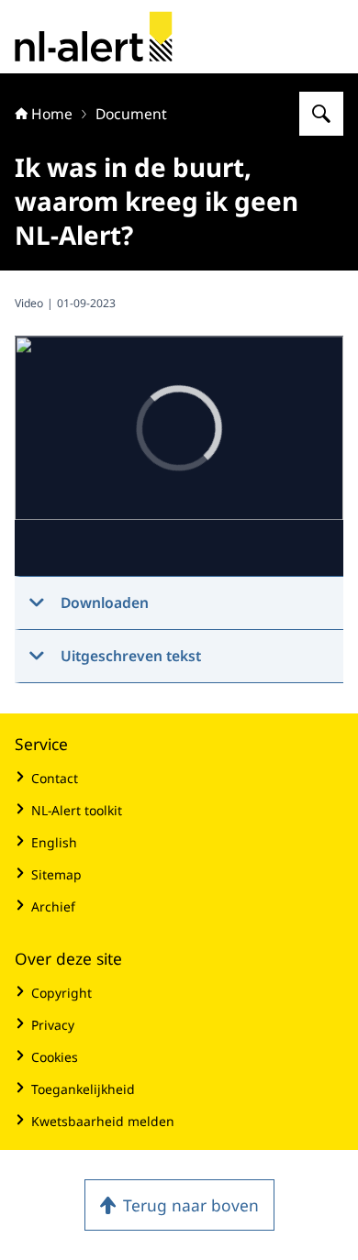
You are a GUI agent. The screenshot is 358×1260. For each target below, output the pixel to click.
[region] (179, 456)
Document (131, 114)
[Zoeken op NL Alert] (321, 114)
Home (52, 114)
